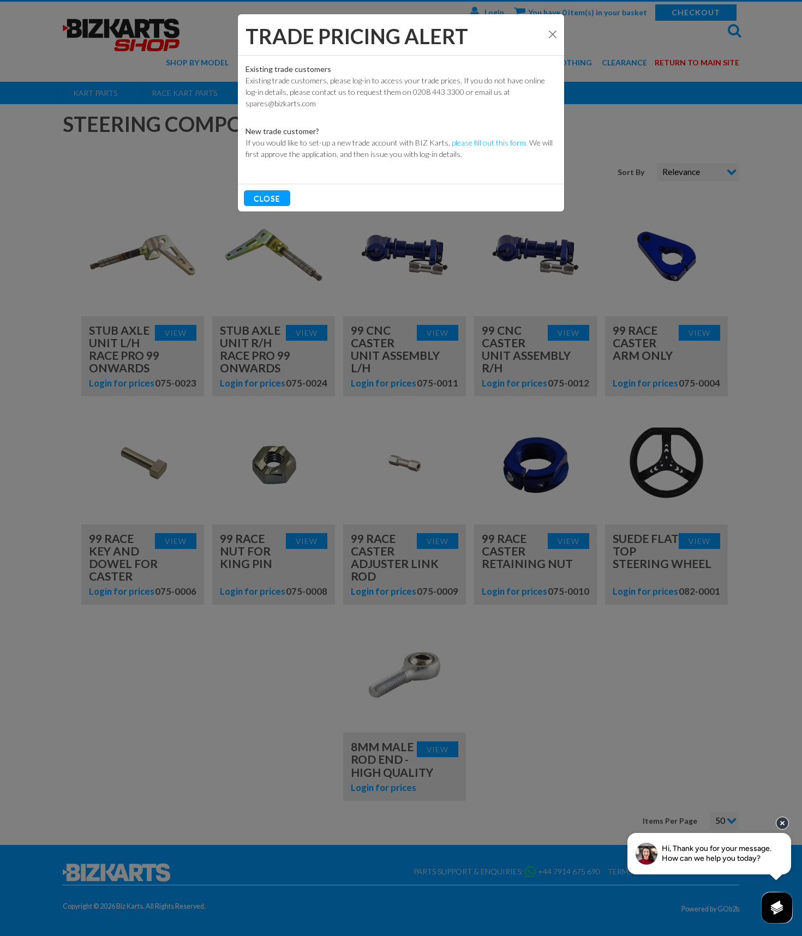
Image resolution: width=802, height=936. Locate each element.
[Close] (552, 34)
